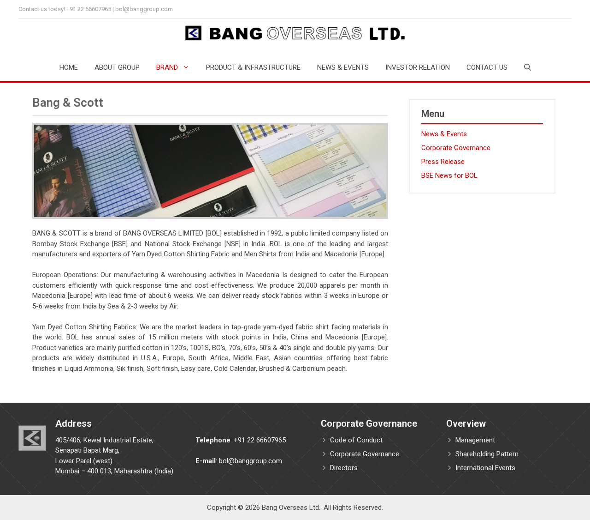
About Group (117, 67)
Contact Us (486, 67)
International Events (485, 468)
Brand (167, 67)
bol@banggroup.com (144, 9)
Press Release (443, 161)
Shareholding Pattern (487, 454)
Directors (344, 468)
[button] (527, 67)
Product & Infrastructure (253, 67)
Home (68, 67)
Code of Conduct (356, 440)
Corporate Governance (455, 148)
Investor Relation (417, 67)
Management (475, 440)
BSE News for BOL (449, 175)
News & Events (343, 67)
